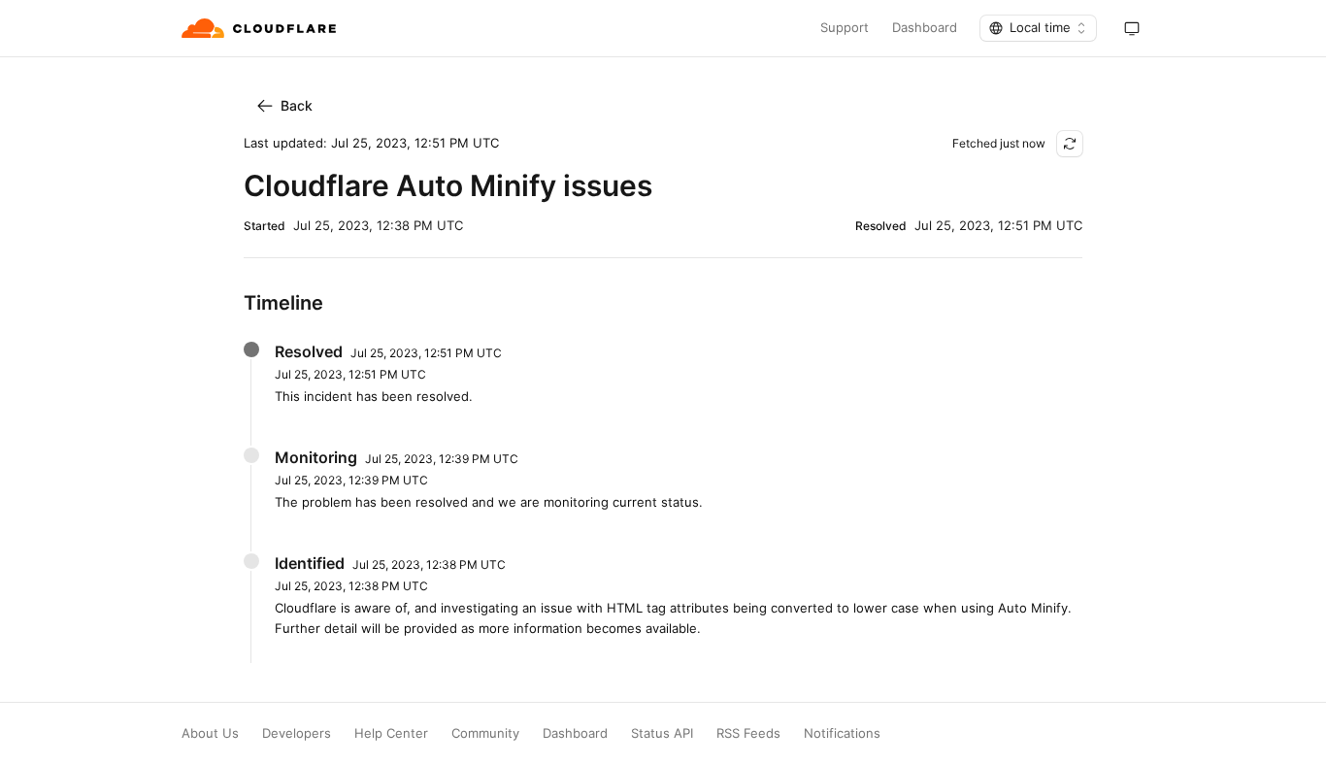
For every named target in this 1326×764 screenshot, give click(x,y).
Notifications (842, 733)
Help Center (391, 733)
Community (485, 733)
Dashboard (924, 27)
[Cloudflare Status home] (261, 28)
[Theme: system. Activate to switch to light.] (1131, 28)
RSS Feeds (748, 733)
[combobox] (1038, 28)
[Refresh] (1069, 143)
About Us (210, 733)
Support (844, 27)
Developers (296, 733)
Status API (662, 733)
